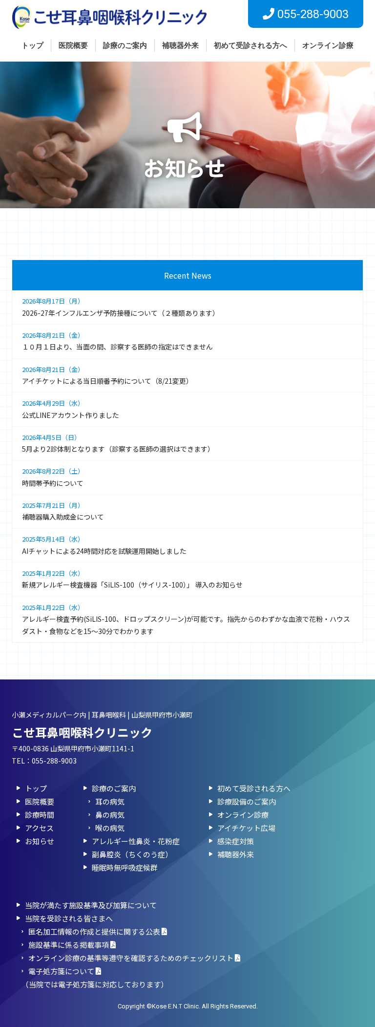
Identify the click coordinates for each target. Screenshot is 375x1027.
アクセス (39, 828)
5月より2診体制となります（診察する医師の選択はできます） (118, 443)
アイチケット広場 (246, 828)
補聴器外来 (180, 45)
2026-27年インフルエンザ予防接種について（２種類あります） (120, 306)
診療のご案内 (125, 45)
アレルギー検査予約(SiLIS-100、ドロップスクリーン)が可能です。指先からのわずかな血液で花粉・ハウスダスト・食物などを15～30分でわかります (186, 619)
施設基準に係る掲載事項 (69, 945)
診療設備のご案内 (246, 801)
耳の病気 (110, 801)
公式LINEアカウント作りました (70, 408)
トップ (32, 45)
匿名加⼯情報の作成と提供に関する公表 (95, 931)
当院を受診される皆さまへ (69, 918)
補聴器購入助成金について (63, 511)
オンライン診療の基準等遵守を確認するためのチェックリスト (131, 958)
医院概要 (73, 45)
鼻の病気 (110, 814)
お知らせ (39, 841)
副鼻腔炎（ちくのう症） (132, 854)
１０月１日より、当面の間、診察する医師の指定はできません (117, 340)
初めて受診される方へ (250, 45)
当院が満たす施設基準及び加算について (91, 905)
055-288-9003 (54, 760)
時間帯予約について (53, 476)
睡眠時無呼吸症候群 (125, 867)
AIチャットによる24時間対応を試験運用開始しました (104, 544)
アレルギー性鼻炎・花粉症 (136, 841)
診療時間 (39, 814)
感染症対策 (235, 841)
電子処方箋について (62, 971)
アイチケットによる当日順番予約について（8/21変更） (107, 375)
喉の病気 (110, 828)
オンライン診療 (328, 45)
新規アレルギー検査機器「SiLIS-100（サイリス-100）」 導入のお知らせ (132, 579)
